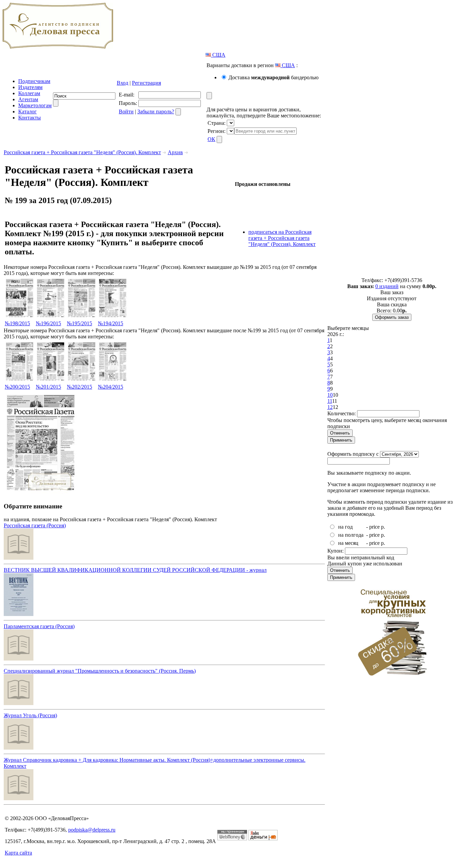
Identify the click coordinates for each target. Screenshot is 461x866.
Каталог (27, 111)
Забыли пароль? (155, 111)
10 (330, 395)
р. (383, 527)
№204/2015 (110, 387)
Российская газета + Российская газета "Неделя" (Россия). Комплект (82, 152)
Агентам (28, 99)
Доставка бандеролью (273, 77)
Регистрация (146, 83)
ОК (211, 139)
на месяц (348, 543)
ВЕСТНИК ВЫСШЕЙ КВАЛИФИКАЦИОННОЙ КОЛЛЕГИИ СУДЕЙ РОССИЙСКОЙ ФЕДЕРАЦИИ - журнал (135, 570)
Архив (175, 152)
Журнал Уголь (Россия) (30, 715)
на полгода (350, 535)
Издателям (30, 87)
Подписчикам (34, 81)
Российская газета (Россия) (35, 525)
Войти (126, 111)
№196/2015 (48, 323)
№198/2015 (17, 323)
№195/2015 (79, 323)
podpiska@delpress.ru (91, 830)
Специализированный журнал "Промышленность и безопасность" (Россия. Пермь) (100, 671)
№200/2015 (17, 387)
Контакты (29, 117)
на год (345, 527)
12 (330, 407)
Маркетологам (35, 105)
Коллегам (29, 93)
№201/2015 (48, 387)
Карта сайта (18, 853)
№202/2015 (79, 387)
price (374, 527)
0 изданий (387, 286)
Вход (122, 83)
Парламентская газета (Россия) (39, 626)
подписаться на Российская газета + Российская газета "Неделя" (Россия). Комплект (282, 238)
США (218, 55)
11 (329, 401)
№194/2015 (110, 323)
